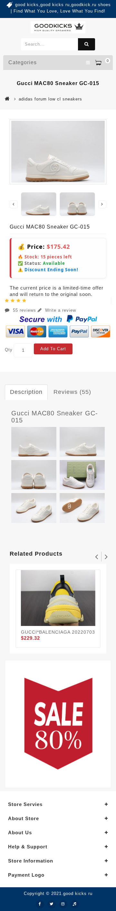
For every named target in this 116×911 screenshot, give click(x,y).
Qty (9, 349)
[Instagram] (63, 904)
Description (26, 392)
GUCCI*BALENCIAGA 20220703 (58, 632)
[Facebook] (40, 904)
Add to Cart (53, 348)
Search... (86, 44)
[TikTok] (75, 904)
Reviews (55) (72, 392)
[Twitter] (51, 904)
